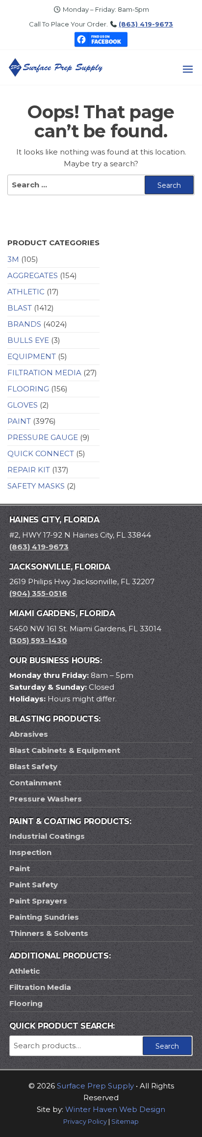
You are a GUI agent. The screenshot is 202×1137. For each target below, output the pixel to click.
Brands (24, 324)
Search (167, 1046)
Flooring (28, 388)
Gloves (22, 405)
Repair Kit (28, 469)
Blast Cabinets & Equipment (64, 750)
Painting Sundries (44, 917)
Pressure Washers (45, 798)
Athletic (26, 291)
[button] (188, 69)
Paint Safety (33, 884)
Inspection (30, 852)
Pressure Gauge (42, 437)
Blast (19, 307)
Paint (19, 421)
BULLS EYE (28, 340)
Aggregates (32, 275)
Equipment (31, 356)
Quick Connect (40, 453)
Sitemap (125, 1121)
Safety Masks (36, 486)
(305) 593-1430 (38, 640)
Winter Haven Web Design (115, 1109)
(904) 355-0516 (38, 593)
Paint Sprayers (38, 900)
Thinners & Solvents (48, 933)
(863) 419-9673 (146, 24)
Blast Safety (33, 766)
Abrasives (28, 734)
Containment (35, 782)
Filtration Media (44, 372)
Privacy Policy (85, 1121)
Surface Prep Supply (95, 1085)
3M (13, 259)
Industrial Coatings (47, 836)
